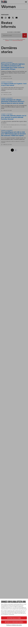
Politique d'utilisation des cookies (14, 625)
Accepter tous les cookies (14, 618)
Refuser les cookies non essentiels (14, 622)
